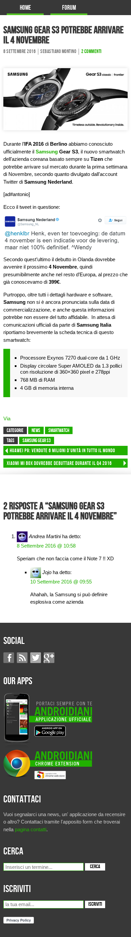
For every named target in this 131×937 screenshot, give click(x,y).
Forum (69, 8)
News (36, 431)
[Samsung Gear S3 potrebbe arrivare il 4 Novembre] (65, 99)
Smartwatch (58, 431)
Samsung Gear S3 (37, 441)
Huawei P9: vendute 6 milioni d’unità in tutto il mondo (62, 451)
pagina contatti (30, 829)
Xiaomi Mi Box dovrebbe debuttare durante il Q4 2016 (59, 464)
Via (6, 418)
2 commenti (91, 52)
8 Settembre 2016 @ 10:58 (46, 546)
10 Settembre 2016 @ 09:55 (61, 581)
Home (25, 8)
